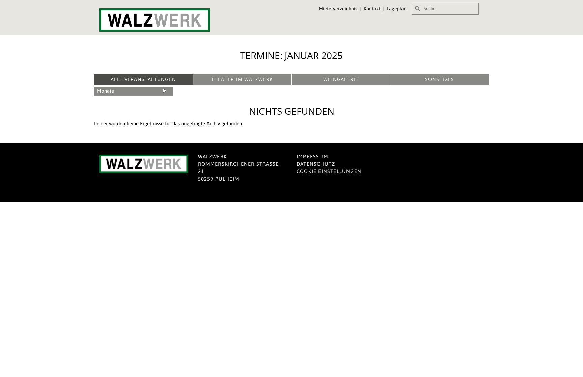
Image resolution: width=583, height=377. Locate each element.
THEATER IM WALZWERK (242, 79)
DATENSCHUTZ (316, 164)
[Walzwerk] (160, 20)
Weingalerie (340, 79)
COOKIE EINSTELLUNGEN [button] (329, 171)
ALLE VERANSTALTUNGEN (143, 79)
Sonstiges (439, 79)
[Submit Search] (417, 9)
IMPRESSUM (312, 156)
